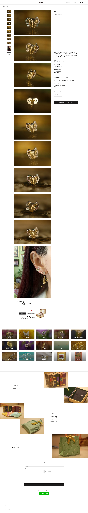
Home (4, 6)
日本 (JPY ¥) (68, 2)
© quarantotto (7, 507)
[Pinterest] (60, 91)
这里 (60, 85)
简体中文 (75, 2)
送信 (44, 485)
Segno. (7, 6)
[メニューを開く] (2, 2)
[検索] (83, 2)
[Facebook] (57, 91)
